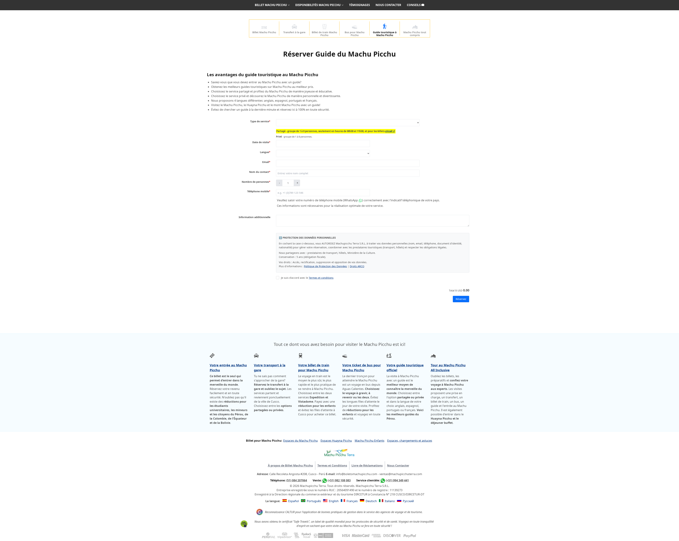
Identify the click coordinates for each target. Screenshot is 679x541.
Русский (408, 501)
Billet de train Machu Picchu (324, 34)
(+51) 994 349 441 (397, 480)
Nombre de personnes (256, 181)
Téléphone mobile (258, 191)
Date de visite (261, 142)
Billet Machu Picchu (264, 32)
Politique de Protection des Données (325, 266)
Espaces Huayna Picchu (336, 441)
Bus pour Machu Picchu (354, 34)
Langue (265, 152)
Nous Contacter (398, 465)
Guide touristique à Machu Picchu (384, 34)
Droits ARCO (357, 266)
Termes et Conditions (332, 465)
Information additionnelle (254, 217)
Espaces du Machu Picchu (300, 441)
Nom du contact (259, 172)
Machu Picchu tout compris (414, 34)
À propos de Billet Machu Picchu (290, 465)
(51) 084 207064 (296, 480)
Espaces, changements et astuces (409, 441)
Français (352, 501)
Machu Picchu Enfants (369, 441)
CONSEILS (414, 5)
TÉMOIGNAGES (359, 5)
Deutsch (372, 501)
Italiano (390, 501)
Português (314, 501)
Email (266, 162)
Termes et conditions (321, 277)
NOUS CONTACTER (388, 5)
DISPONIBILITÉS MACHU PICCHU (318, 5)
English (334, 501)
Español (294, 501)
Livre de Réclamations (367, 465)
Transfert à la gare (294, 32)
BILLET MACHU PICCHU (271, 5)
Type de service (260, 121)
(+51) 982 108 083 (339, 480)
